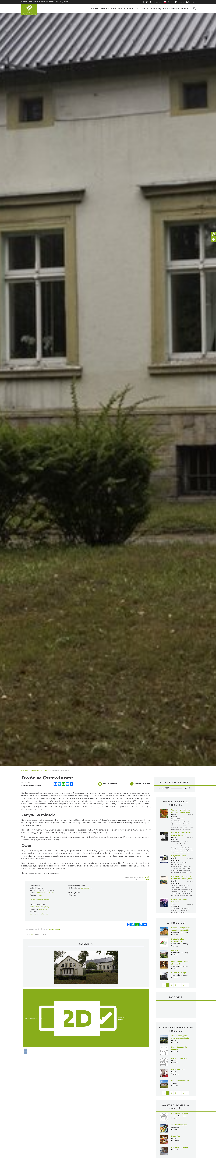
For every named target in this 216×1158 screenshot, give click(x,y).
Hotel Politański (178, 1070)
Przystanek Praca (178, 856)
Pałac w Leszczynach (180, 973)
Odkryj (94, 9)
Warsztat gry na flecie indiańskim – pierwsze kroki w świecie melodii (181, 812)
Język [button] (170, 2)
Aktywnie (104, 9)
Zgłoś (146, 877)
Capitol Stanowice (179, 1125)
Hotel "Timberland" (179, 1058)
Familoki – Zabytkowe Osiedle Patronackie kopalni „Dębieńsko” (180, 930)
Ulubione (180, 2)
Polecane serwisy (178, 9)
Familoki (174, 950)
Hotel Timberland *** (180, 1081)
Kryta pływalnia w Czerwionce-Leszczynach (178, 941)
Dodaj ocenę (54, 929)
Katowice (176, 1009)
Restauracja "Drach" (180, 1114)
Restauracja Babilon (179, 1147)
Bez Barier (129, 9)
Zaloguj (191, 2)
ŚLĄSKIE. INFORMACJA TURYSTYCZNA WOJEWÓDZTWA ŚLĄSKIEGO (44, 2)
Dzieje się (156, 9)
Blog (165, 9)
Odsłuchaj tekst (110, 784)
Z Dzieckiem (117, 9)
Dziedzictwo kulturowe (39, 914)
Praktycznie (143, 9)
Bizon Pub (175, 1136)
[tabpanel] (70, 968)
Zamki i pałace (86, 888)
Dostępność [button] (157, 2)
